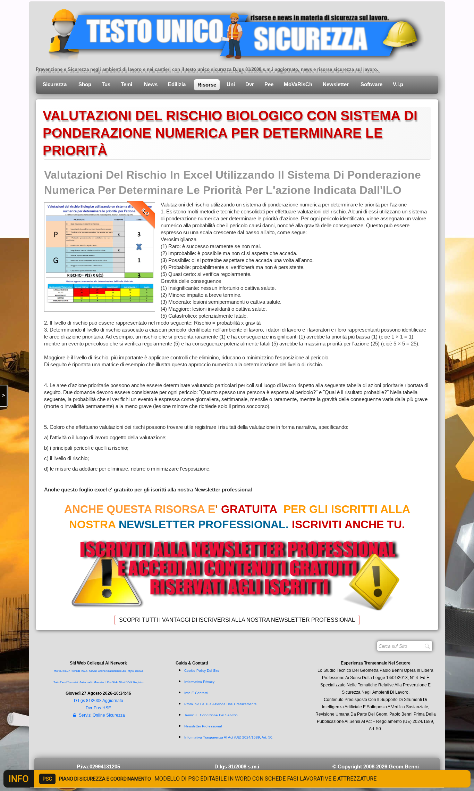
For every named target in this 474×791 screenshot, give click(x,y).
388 (124, 670)
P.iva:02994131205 (98, 766)
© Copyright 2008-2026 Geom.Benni (375, 766)
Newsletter (336, 84)
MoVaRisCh (298, 84)
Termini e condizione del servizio (211, 715)
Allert (122, 682)
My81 (131, 670)
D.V (128, 682)
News (151, 84)
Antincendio (86, 682)
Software (371, 84)
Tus (106, 84)
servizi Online (97, 670)
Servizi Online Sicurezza (102, 715)
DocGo (139, 670)
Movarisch (100, 682)
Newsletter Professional (203, 726)
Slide (115, 682)
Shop (84, 84)
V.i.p (399, 84)
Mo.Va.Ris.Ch (62, 670)
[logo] (231, 33)
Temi (127, 84)
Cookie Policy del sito (201, 670)
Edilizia (177, 84)
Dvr (249, 84)
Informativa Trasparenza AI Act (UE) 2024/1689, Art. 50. (228, 737)
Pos (97, 708)
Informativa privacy (199, 682)
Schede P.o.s (79, 670)
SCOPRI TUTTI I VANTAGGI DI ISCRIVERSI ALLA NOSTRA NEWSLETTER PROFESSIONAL (237, 620)
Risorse (206, 85)
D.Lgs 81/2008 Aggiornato (98, 700)
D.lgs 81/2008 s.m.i (236, 766)
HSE (106, 708)
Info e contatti (196, 693)
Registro (138, 682)
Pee (268, 84)
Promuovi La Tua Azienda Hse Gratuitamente (220, 704)
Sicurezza (55, 84)
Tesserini (72, 682)
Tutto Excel (60, 682)
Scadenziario (113, 670)
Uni (231, 84)
